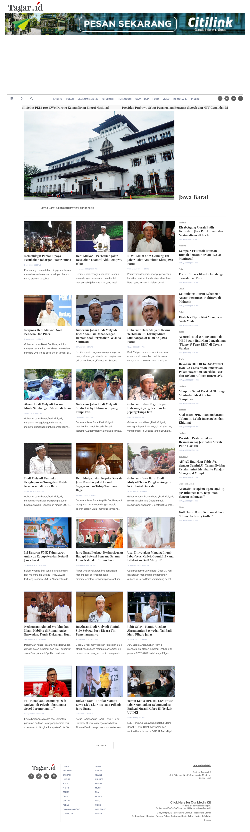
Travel (181, 331)
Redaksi (150, 816)
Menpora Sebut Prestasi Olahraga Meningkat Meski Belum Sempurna (202, 395)
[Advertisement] (125, 65)
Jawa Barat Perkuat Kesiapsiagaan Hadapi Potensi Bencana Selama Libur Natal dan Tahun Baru (99, 556)
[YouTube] (233, 98)
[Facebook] (220, 98)
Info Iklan (206, 816)
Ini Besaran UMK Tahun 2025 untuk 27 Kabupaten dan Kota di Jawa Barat (46, 556)
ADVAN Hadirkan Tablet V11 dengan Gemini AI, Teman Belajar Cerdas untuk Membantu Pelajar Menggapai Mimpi (202, 467)
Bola (181, 269)
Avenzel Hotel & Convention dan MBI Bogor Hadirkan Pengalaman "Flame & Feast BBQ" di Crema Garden (202, 342)
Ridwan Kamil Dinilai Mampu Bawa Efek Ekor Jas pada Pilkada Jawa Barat (98, 704)
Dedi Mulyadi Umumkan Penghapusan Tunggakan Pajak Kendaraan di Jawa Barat (45, 482)
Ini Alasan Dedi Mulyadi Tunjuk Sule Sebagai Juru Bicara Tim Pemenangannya (98, 630)
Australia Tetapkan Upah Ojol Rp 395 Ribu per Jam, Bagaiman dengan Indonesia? (201, 492)
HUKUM (66, 779)
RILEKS (98, 796)
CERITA (66, 792)
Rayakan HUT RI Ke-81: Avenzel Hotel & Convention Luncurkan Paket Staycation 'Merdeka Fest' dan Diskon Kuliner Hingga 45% (201, 369)
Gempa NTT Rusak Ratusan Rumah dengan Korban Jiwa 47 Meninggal (200, 254)
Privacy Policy (163, 816)
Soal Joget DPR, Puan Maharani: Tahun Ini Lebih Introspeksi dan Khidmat (201, 418)
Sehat (181, 312)
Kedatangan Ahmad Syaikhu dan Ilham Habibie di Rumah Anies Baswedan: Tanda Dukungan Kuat (47, 630)
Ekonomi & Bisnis (186, 484)
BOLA (65, 783)
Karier (198, 816)
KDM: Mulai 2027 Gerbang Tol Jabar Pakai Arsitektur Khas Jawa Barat (150, 259)
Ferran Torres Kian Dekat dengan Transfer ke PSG (202, 276)
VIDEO (166, 99)
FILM (97, 792)
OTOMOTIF (108, 99)
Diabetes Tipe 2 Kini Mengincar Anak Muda (201, 319)
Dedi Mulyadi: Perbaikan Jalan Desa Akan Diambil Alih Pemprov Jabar (99, 259)
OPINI (65, 796)
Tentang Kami (138, 816)
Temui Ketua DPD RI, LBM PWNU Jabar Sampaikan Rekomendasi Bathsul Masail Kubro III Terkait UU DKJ (150, 706)
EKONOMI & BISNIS (88, 99)
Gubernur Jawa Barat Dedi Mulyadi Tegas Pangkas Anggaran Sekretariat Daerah (150, 482)
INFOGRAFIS (180, 99)
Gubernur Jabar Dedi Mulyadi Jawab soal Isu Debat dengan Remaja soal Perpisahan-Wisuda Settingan (98, 335)
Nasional (182, 222)
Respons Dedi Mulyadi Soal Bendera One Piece (43, 331)
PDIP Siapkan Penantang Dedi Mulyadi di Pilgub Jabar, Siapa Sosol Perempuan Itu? (45, 704)
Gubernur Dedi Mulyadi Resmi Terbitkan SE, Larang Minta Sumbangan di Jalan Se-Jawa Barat (148, 335)
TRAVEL (98, 775)
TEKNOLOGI (124, 99)
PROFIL (66, 788)
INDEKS (195, 99)
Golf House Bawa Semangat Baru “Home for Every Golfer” (201, 514)
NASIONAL (67, 770)
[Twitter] (226, 98)
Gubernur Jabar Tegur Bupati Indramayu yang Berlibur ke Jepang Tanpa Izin (147, 407)
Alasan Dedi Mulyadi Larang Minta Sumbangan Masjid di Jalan (47, 406)
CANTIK (98, 770)
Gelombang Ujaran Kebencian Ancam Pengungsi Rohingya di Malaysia (200, 297)
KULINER (99, 779)
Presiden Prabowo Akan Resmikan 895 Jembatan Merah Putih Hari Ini (200, 441)
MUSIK (98, 788)
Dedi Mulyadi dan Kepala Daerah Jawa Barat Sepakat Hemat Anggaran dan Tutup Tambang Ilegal (99, 484)
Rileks (181, 507)
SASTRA (66, 800)
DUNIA (66, 766)
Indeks (207, 820)
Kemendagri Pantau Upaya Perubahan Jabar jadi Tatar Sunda (47, 257)
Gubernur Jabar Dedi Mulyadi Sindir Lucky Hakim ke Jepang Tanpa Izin (97, 407)
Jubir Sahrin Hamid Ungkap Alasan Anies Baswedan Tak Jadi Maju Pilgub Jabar (149, 630)
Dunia (181, 288)
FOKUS (70, 99)
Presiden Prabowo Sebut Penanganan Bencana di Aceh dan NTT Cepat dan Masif (150, 107)
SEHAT (98, 766)
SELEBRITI (99, 783)
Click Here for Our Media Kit (190, 802)
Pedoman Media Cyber (182, 816)
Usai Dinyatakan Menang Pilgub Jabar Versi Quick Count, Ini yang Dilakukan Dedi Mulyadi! (150, 556)
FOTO (156, 99)
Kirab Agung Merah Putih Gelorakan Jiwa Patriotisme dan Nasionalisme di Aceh (201, 231)
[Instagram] (240, 98)
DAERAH (67, 775)
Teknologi (183, 456)
